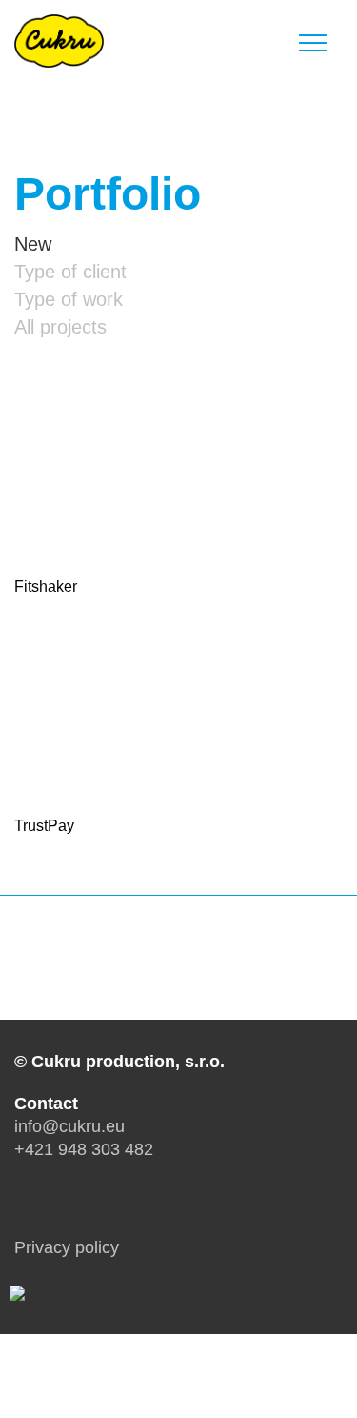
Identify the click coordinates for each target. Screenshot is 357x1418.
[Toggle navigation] (313, 39)
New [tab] (32, 243)
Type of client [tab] (70, 271)
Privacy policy (66, 1247)
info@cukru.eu (69, 1126)
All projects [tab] (60, 326)
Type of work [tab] (68, 299)
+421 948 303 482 (83, 1149)
